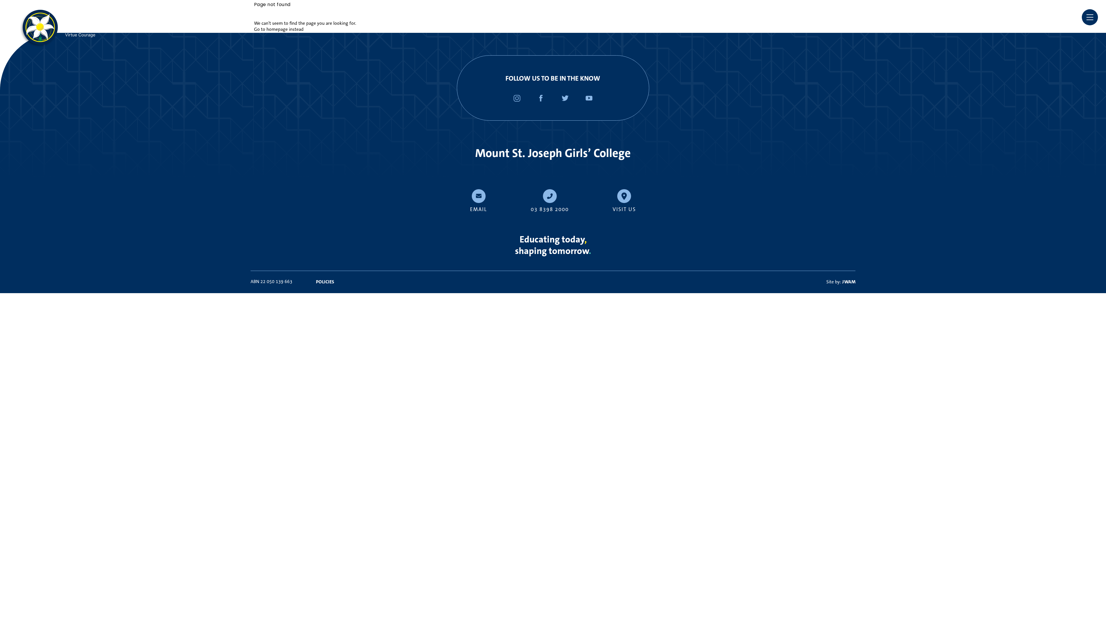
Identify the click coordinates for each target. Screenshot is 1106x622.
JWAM (848, 282)
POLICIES (325, 282)
